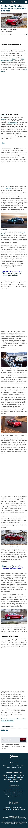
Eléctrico (17, 765)
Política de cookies (19, 791)
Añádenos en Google (7, 34)
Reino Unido (14, 779)
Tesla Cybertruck (15, 746)
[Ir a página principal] (14, 2)
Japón (14, 777)
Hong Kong (21, 775)
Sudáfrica (11, 781)
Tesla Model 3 (6, 740)
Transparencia (7, 792)
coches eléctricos (12, 122)
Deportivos (5, 765)
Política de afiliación (18, 792)
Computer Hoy (6, 809)
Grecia (15, 775)
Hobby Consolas (15, 809)
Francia (10, 775)
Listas (8, 767)
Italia (10, 777)
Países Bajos (7, 779)
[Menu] (2, 2)
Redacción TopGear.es (7, 31)
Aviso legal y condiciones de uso (13, 789)
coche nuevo (4, 119)
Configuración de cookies (14, 796)
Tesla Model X (10, 60)
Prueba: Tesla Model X (11, 272)
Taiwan (17, 781)
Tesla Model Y (17, 744)
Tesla (13, 58)
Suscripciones (18, 794)
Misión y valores (9, 794)
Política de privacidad (8, 791)
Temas (19, 767)
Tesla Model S (5, 746)
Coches (22, 765)
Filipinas (5, 775)
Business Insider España (16, 807)
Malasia (20, 777)
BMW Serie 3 (9, 188)
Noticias (3, 729)
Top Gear (23, 809)
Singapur (21, 779)
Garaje (2, 29)
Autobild (7, 807)
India (6, 777)
